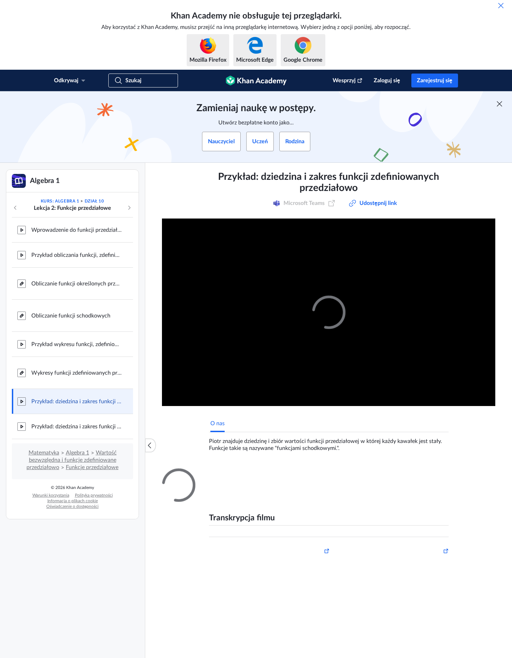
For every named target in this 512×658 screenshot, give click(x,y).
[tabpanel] (329, 442)
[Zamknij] (500, 5)
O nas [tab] (217, 423)
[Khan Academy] (256, 80)
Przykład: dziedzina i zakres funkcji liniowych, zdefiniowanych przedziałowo (76, 426)
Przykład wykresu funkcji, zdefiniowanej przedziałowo (76, 344)
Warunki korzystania (50, 495)
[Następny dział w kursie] (129, 208)
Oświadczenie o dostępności (72, 506)
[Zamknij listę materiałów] (150, 445)
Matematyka (44, 453)
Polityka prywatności (94, 495)
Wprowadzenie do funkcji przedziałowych (76, 230)
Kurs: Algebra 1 (60, 201)
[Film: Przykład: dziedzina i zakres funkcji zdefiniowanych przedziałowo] (328, 312)
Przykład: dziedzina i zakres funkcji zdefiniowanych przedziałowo (76, 401)
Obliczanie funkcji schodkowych (70, 316)
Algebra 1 (77, 453)
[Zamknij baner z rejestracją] (499, 104)
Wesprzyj (344, 80)
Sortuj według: (359, 557)
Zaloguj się (387, 80)
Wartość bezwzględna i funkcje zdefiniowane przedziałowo (71, 460)
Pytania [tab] (226, 474)
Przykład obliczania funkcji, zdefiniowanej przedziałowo (76, 255)
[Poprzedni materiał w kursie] (15, 208)
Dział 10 (94, 201)
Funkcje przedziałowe (92, 467)
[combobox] (411, 557)
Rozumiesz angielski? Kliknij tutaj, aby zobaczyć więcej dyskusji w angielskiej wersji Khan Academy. (331, 623)
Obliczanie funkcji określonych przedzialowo (76, 283)
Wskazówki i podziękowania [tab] (278, 474)
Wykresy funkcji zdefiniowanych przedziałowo (76, 373)
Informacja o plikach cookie (72, 501)
